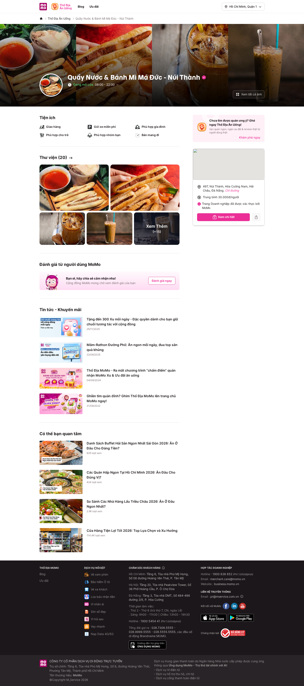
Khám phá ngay (249, 137)
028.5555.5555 (165, 632)
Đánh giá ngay (162, 280)
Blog (81, 6)
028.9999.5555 (140, 632)
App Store (213, 618)
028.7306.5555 (162, 627)
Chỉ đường (232, 190)
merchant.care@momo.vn (227, 579)
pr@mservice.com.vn (224, 596)
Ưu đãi (94, 6)
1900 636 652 (233, 574)
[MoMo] (41, 18)
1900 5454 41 (150, 621)
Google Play (241, 618)
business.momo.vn (226, 584)
